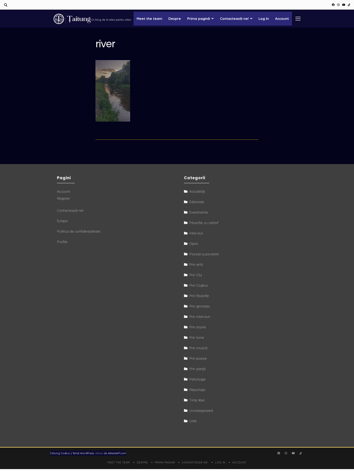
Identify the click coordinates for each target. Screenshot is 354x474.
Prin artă (196, 264)
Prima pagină (198, 18)
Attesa (99, 453)
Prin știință (197, 369)
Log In (264, 18)
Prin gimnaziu (199, 306)
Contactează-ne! (234, 18)
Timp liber (197, 400)
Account (282, 18)
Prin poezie (198, 358)
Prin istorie (197, 327)
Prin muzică (198, 348)
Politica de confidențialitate (78, 231)
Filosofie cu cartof (203, 223)
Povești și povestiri (204, 254)
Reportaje (197, 389)
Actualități (197, 191)
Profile (62, 242)
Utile (193, 421)
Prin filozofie (199, 296)
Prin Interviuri (199, 316)
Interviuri (196, 233)
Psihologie (197, 379)
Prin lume (196, 337)
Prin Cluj (195, 275)
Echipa (62, 221)
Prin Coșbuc (198, 285)
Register (63, 198)
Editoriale (196, 202)
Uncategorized (201, 410)
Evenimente (198, 212)
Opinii (193, 243)
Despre (174, 18)
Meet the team (149, 18)
